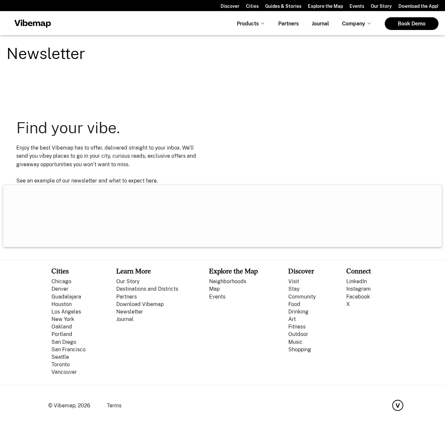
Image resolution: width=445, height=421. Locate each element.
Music (295, 342)
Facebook (358, 297)
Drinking (298, 312)
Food (294, 304)
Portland (61, 334)
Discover (230, 6)
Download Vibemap (140, 304)
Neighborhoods (227, 281)
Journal (320, 24)
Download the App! (418, 6)
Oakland (61, 327)
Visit (293, 281)
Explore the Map (325, 6)
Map (214, 289)
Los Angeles (66, 312)
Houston (61, 304)
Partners (288, 24)
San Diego (63, 342)
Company (353, 24)
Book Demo (411, 24)
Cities (252, 6)
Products (248, 24)
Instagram (358, 289)
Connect (358, 271)
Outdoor (298, 334)
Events (357, 6)
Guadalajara (66, 297)
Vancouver (64, 372)
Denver (59, 289)
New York (62, 319)
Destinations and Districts (147, 289)
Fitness (297, 327)
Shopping (299, 349)
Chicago (61, 281)
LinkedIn (356, 281)
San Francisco (68, 349)
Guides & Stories (283, 6)
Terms (114, 405)
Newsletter (129, 312)
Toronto (60, 364)
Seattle (60, 357)
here (151, 181)
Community (302, 297)
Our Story (381, 6)
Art (292, 319)
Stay (293, 289)
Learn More (133, 271)
